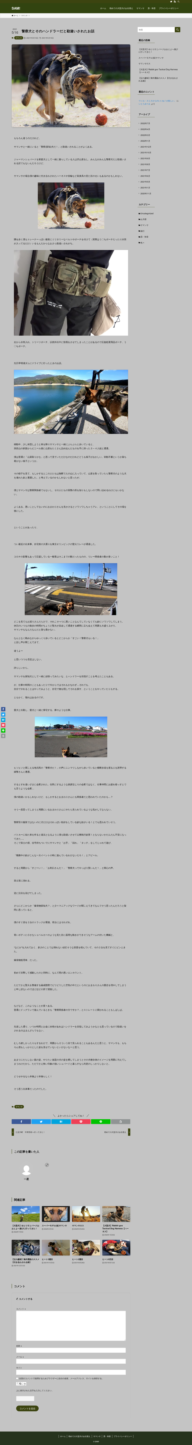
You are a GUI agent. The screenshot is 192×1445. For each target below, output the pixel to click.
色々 (142, 242)
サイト (19, 1367)
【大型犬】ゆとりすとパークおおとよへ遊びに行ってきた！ (158, 50)
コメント (21, 1308)
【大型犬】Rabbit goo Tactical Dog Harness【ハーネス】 (158, 71)
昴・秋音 (144, 236)
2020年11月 (146, 193)
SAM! (16, 8)
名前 (19, 1345)
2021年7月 (145, 170)
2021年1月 (145, 187)
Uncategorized (147, 213)
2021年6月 (145, 175)
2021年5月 (145, 181)
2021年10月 (146, 152)
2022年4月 (145, 129)
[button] (21, 1121)
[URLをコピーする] (120, 1121)
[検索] (178, 1)
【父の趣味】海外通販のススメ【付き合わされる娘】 (158, 79)
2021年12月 (146, 146)
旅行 (142, 231)
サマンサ (19, 38)
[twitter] (171, 1)
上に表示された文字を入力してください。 (35, 1390)
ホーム (63, 1436)
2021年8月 (145, 164)
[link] (47, 1165)
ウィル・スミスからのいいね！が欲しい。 (157, 100)
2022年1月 (145, 140)
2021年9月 (145, 158)
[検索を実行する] (177, 29)
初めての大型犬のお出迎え (79, 1436)
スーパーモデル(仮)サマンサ (151, 57)
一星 (26, 1178)
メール (20, 1356)
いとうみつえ (145, 103)
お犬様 (143, 219)
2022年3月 (145, 135)
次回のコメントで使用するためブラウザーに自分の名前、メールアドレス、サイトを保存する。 (61, 1378)
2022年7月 (145, 123)
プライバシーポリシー (123, 1436)
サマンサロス (144, 63)
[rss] (175, 1)
